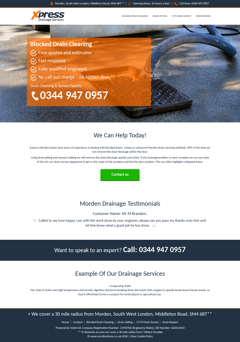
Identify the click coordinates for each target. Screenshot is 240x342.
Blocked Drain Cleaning (135, 16)
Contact (77, 322)
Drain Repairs (203, 16)
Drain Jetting (160, 16)
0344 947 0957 (200, 3)
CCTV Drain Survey (181, 16)
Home (65, 322)
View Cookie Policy (141, 336)
